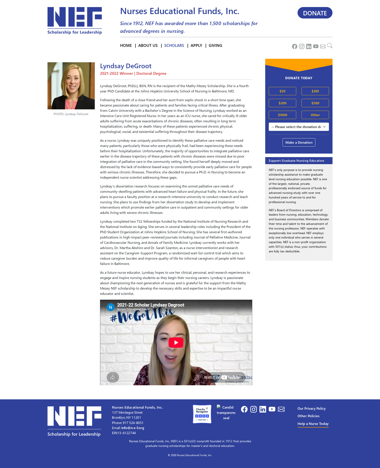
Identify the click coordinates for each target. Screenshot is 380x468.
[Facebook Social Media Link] (293, 45)
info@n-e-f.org (132, 427)
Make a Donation (298, 142)
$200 (283, 103)
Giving (215, 45)
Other (315, 114)
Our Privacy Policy (312, 408)
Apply (196, 45)
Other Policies (309, 415)
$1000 (282, 114)
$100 (315, 91)
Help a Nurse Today (313, 423)
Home (126, 45)
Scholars (174, 45)
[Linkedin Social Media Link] (307, 45)
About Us (148, 45)
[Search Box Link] (328, 45)
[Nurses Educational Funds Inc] (226, 412)
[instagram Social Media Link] (300, 45)
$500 (315, 103)
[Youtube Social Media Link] (314, 45)
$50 (282, 91)
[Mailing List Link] (321, 45)
